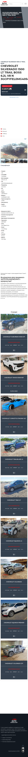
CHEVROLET (19, 17)
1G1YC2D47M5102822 (14, 424)
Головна (4, 17)
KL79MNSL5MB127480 (14, 464)
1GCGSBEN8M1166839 (14, 587)
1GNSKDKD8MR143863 (14, 342)
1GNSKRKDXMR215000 (14, 383)
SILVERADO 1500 (8, 19)
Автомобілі (11, 17)
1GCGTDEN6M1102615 (14, 669)
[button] (26, 140)
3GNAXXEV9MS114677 (14, 628)
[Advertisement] (14, 43)
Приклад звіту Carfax (14, 97)
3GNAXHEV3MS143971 (14, 546)
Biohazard (5, 131)
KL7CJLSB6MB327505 (14, 505)
